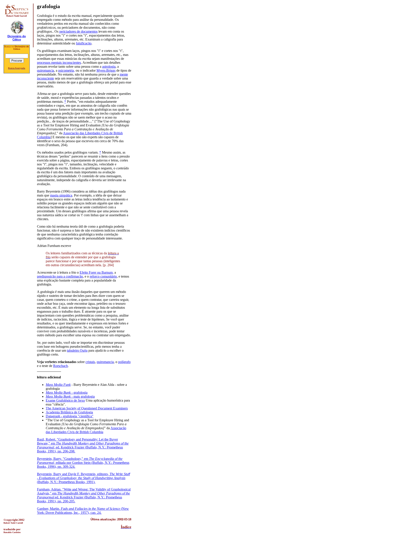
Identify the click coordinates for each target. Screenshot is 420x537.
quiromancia (45, 70)
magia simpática (61, 195)
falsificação (83, 43)
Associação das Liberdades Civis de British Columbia (86, 430)
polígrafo (124, 362)
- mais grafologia (70, 396)
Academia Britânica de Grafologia (69, 412)
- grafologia (67, 392)
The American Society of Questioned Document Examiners (87, 408)
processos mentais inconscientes (59, 62)
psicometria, (66, 70)
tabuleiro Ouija (77, 350)
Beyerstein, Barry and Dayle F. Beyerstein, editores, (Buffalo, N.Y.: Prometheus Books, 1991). (83, 478)
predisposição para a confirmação (60, 276)
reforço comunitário (103, 276)
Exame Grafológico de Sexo (65, 400)
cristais (90, 362)
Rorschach (60, 366)
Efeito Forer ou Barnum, (97, 272)
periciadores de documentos (78, 31)
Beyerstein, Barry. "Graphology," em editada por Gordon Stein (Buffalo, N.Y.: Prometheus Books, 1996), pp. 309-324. (83, 462)
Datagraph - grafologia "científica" (69, 416)
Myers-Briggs (106, 70)
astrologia (109, 66)
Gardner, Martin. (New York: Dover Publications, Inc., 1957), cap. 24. (83, 510)
